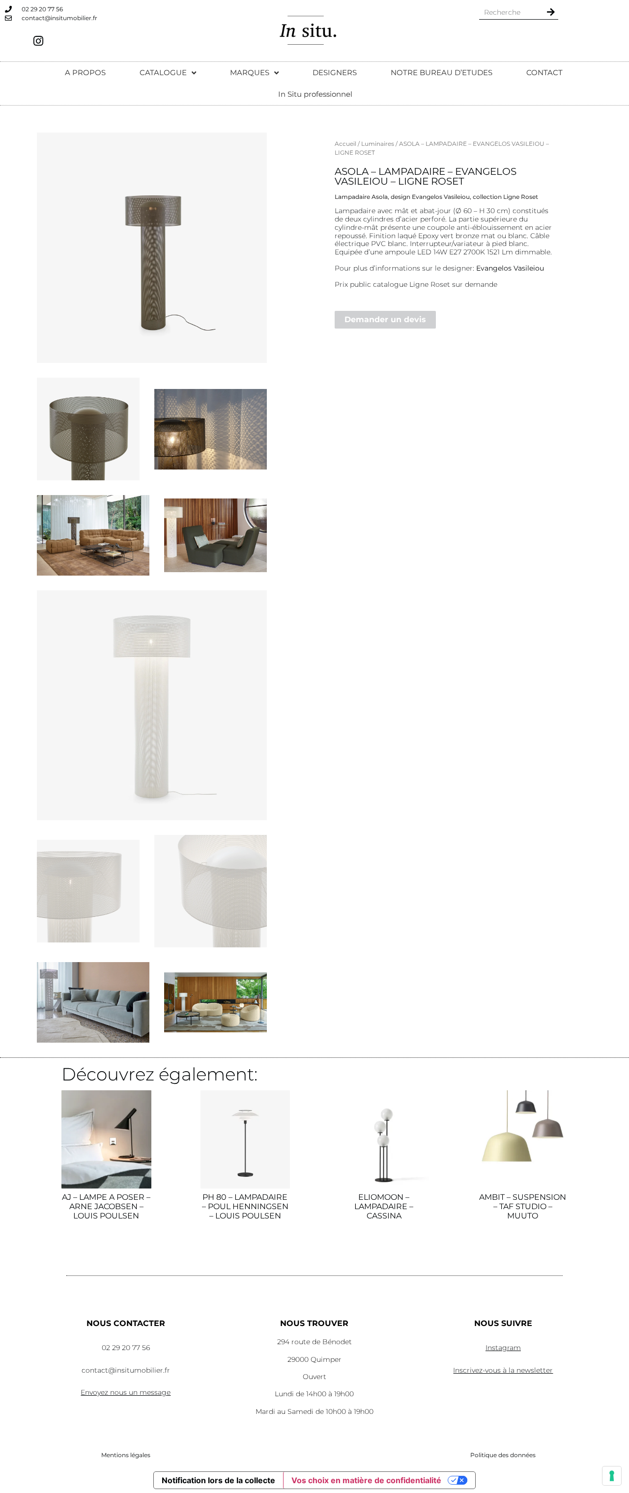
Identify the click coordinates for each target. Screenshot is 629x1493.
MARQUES (249, 72)
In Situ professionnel (315, 94)
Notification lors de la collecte (218, 1480)
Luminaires (377, 143)
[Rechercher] (550, 12)
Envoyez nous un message (126, 1392)
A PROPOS (85, 72)
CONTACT (544, 72)
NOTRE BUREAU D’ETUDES (441, 72)
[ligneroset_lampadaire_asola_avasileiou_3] (210, 891)
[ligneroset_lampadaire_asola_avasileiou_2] (88, 891)
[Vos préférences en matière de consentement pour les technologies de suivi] (611, 1475)
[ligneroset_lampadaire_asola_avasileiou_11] (93, 535)
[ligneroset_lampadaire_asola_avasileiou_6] (215, 535)
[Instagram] (38, 40)
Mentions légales (125, 1455)
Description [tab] (359, 164)
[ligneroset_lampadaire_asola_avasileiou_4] (215, 1002)
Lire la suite (106, 1256)
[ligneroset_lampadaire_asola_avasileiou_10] (210, 429)
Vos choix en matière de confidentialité (366, 1480)
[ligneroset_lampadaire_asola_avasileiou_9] (88, 429)
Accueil (345, 143)
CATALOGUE (163, 72)
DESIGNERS (335, 72)
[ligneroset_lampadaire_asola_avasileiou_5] (93, 1002)
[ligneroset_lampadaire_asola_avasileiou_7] (152, 248)
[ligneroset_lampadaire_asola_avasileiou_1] (152, 705)
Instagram (503, 1347)
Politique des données (503, 1455)
